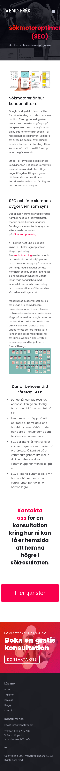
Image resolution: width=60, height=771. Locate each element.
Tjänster (9, 694)
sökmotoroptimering (24, 234)
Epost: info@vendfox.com (18, 725)
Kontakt (9, 710)
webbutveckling (22, 255)
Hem (7, 689)
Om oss (8, 700)
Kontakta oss (30, 514)
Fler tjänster (30, 593)
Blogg (7, 705)
